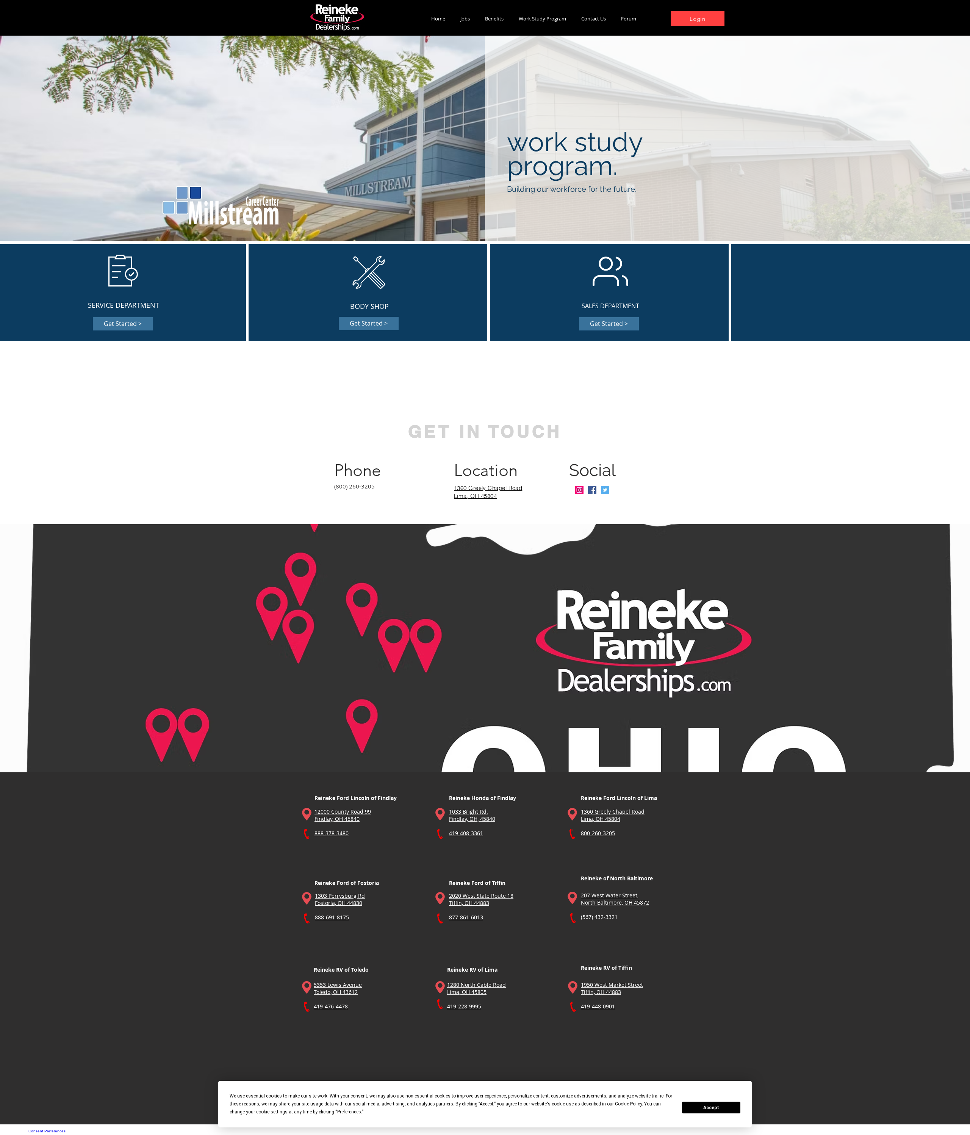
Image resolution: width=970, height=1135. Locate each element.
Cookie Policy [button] (628, 1104)
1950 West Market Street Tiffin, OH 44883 (612, 988)
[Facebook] (592, 490)
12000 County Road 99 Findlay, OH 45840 (342, 815)
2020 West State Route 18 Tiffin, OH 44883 (481, 899)
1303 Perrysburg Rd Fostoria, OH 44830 (340, 899)
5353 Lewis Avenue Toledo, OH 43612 (338, 988)
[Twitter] (605, 490)
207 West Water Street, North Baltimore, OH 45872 (615, 899)
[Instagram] (579, 490)
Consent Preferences (47, 1131)
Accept (711, 1107)
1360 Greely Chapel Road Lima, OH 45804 (613, 815)
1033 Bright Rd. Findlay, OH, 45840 (472, 815)
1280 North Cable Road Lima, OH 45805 (476, 988)
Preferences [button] (349, 1112)
